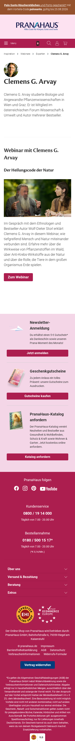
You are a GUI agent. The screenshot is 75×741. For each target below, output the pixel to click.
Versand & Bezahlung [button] (23, 577)
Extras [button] (12, 592)
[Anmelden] (57, 43)
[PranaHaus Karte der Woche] (37, 43)
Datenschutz (57, 650)
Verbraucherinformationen (24, 654)
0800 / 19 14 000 (37, 513)
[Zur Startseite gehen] (37, 25)
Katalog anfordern (37, 457)
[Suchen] (49, 43)
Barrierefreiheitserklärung (22, 650)
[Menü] (7, 43)
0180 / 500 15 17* (37, 540)
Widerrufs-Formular (55, 654)
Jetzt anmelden (37, 353)
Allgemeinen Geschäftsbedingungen (39, 678)
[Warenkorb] (65, 43)
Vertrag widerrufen (37, 665)
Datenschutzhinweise (49, 684)
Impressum (47, 646)
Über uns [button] (14, 569)
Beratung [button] (14, 585)
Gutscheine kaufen (37, 396)
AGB (43, 650)
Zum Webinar (18, 277)
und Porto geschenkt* (35, 5)
